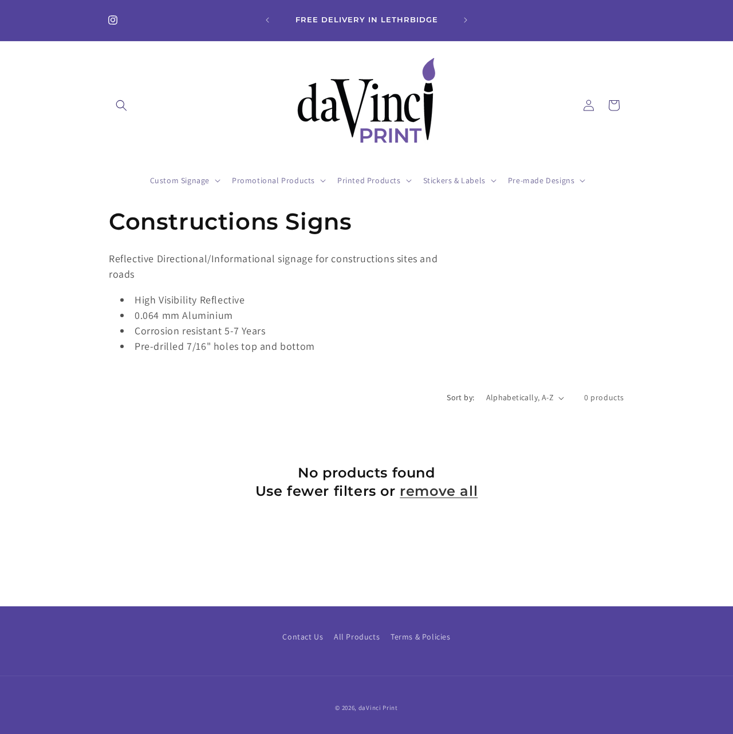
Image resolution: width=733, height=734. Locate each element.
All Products (357, 637)
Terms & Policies (421, 637)
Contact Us (302, 637)
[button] (121, 105)
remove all (439, 491)
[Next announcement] (465, 20)
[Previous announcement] (267, 20)
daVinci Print (378, 708)
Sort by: (460, 397)
